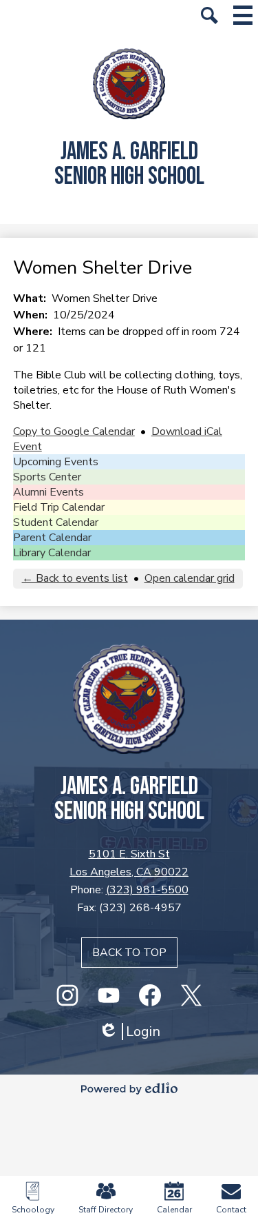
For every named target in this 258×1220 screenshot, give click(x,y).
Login (129, 1031)
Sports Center (47, 477)
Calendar (174, 1209)
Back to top (129, 952)
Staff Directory (105, 1209)
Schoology (33, 1209)
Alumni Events (48, 492)
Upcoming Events (55, 461)
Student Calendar (55, 522)
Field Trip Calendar (59, 507)
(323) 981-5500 (147, 889)
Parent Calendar (52, 537)
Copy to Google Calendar (74, 431)
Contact (231, 1209)
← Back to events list (75, 578)
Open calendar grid (189, 578)
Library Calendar (52, 552)
